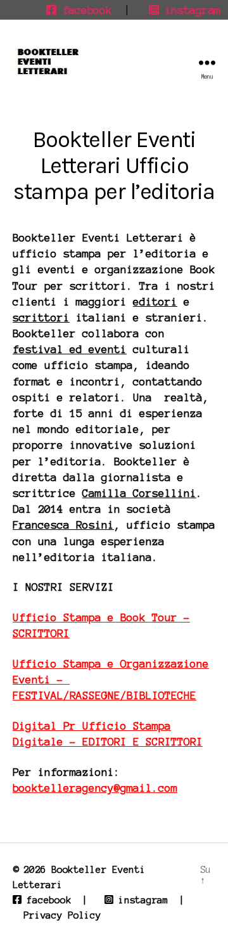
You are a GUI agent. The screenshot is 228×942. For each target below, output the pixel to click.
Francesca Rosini (63, 525)
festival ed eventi (70, 349)
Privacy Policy (62, 915)
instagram (189, 10)
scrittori (41, 317)
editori (155, 301)
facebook (83, 10)
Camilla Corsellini (139, 493)
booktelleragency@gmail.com (95, 788)
